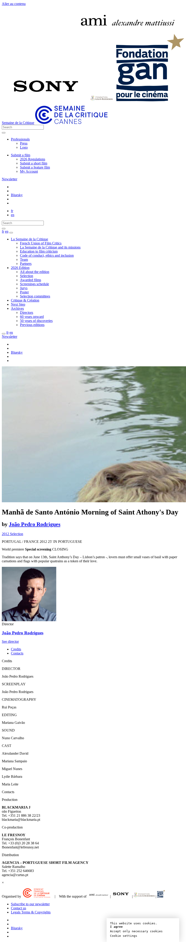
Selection (26, 276)
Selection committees (35, 296)
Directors (26, 312)
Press (23, 143)
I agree (116, 926)
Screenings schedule (34, 284)
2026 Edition (20, 268)
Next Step (18, 304)
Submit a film (20, 155)
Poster (24, 292)
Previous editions (32, 325)
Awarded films (30, 280)
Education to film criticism (39, 251)
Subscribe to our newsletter (30, 904)
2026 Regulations (32, 159)
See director (10, 641)
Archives (17, 308)
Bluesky (17, 195)
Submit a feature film (35, 167)
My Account (29, 171)
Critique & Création (25, 300)
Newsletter (9, 179)
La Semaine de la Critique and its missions (50, 247)
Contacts (17, 653)
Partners (26, 264)
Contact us (18, 908)
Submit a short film (33, 163)
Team (24, 259)
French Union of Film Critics (40, 243)
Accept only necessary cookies (136, 931)
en (12, 215)
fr (12, 211)
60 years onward (32, 317)
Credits (16, 649)
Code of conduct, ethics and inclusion (47, 255)
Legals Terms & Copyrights (31, 912)
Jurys (23, 288)
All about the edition (34, 272)
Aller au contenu (14, 4)
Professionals (20, 139)
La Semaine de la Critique (29, 239)
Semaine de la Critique (18, 123)
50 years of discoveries (36, 321)
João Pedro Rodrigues (34, 524)
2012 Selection (12, 534)
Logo (24, 147)
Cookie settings (123, 935)
